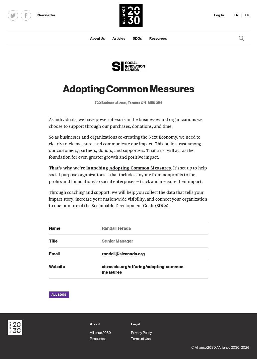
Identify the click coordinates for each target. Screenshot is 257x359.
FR (247, 15)
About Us (97, 38)
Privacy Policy (141, 332)
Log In (219, 15)
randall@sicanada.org (123, 254)
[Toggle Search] (241, 38)
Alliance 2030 (100, 332)
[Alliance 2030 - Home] (131, 15)
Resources (158, 38)
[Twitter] (13, 15)
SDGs (137, 38)
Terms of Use (141, 338)
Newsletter (46, 15)
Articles (118, 38)
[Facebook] (26, 15)
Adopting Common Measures (140, 168)
